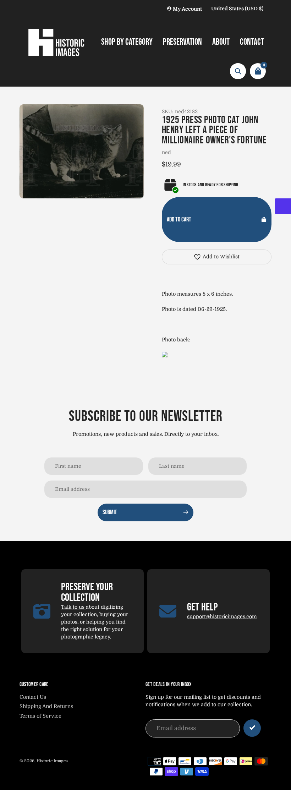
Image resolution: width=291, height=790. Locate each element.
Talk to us (73, 607)
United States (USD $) (237, 8)
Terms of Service (40, 716)
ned (166, 152)
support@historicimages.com (222, 616)
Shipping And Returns (46, 706)
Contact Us (33, 697)
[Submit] (252, 728)
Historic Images (52, 760)
